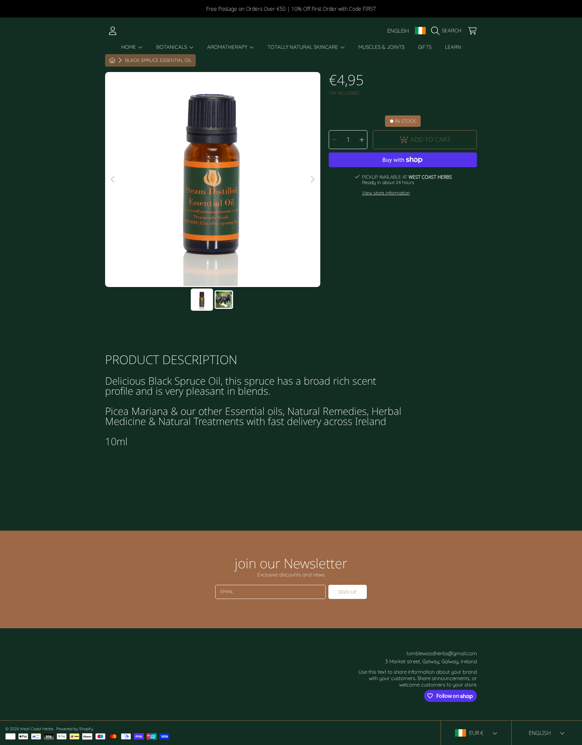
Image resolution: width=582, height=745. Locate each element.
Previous (113, 180)
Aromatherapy (228, 47)
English (398, 30)
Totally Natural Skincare (303, 47)
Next (312, 180)
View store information (386, 193)
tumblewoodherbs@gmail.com (442, 653)
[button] (448, 30)
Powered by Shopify (74, 728)
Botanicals (172, 47)
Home (129, 47)
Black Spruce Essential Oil (158, 60)
